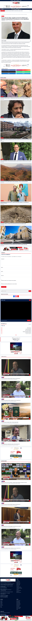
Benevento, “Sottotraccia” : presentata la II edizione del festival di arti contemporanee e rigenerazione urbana (15, 10)
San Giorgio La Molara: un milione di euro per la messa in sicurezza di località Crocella (13, 223)
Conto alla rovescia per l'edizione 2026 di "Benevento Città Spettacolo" (10, 378)
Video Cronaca (18, 600)
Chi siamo (12, 0)
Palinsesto (17, 580)
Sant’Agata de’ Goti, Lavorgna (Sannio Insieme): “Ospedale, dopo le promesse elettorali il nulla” (14, 118)
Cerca (20, 0)
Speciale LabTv (18, 583)
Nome (2, 267)
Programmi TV (18, 582)
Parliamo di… (18, 591)
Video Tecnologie (18, 607)
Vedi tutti (30, 324)
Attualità (4, 14)
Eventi (1, 607)
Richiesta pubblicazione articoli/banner (5, 612)
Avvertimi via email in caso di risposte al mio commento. (8, 280)
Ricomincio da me (18, 592)
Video (17, 609)
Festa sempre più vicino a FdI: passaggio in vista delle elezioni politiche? (11, 526)
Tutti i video (29, 462)
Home (2, 14)
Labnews (17, 589)
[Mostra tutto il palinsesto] (16, 335)
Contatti (15, 0)
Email (2, 271)
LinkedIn (9, 73)
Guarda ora (29, 320)
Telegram (23, 73)
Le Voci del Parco (18, 590)
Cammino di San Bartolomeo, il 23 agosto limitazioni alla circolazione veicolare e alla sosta (13, 244)
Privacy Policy (18, 581)
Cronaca (1, 600)
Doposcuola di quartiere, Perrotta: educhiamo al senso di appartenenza (10, 400)
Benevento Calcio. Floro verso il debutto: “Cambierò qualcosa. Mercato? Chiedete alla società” (14, 482)
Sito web (2, 275)
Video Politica (18, 601)
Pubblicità (17, 0)
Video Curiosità (18, 608)
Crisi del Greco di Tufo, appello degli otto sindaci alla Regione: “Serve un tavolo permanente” (14, 181)
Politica (1, 601)
